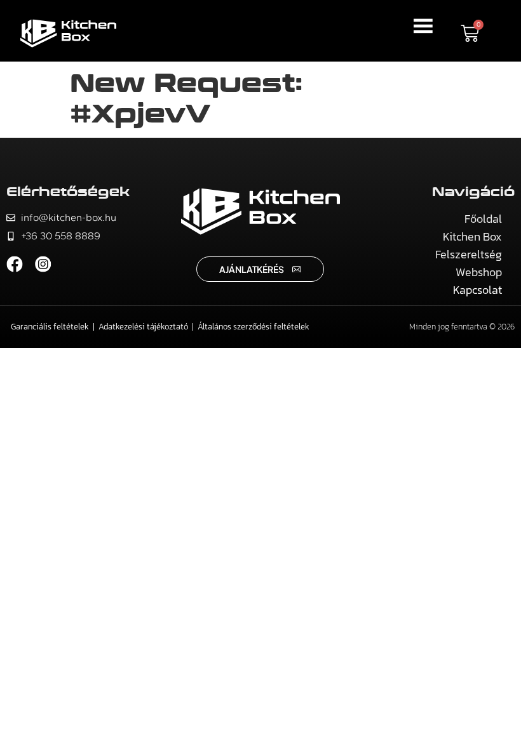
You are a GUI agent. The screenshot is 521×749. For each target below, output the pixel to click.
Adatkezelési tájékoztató (143, 327)
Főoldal (483, 218)
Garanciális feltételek (50, 327)
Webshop (479, 272)
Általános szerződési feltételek (253, 327)
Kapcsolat (477, 289)
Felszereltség (468, 254)
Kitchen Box (472, 236)
